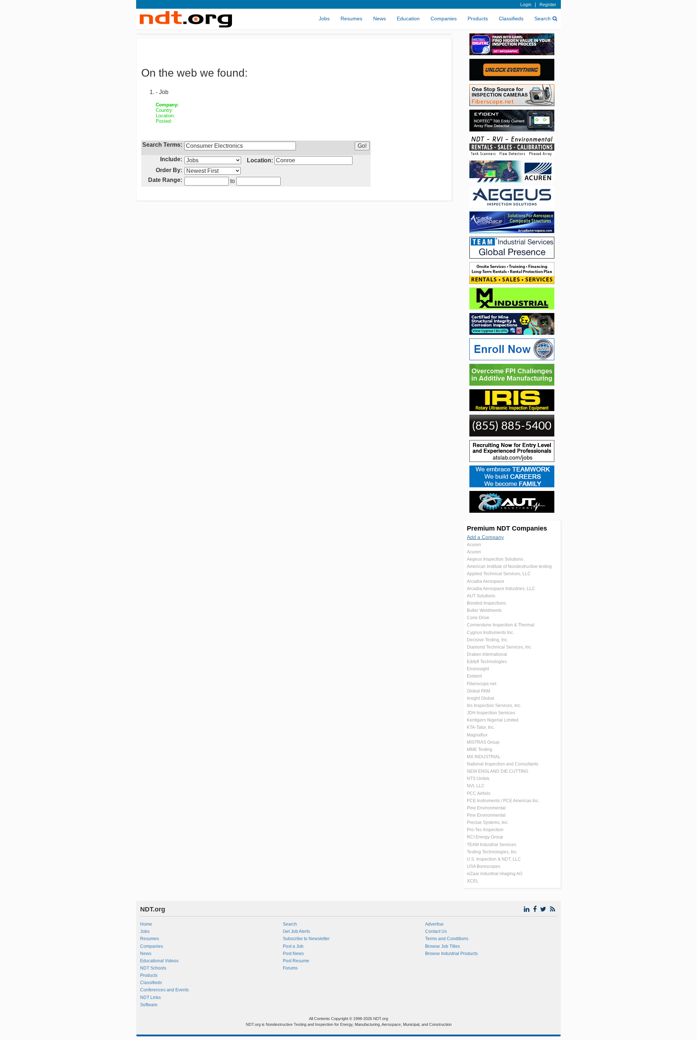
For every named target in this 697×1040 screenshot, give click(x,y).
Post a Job (293, 946)
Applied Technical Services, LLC (499, 573)
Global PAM (478, 691)
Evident (474, 676)
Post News (293, 953)
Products (478, 18)
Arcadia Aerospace (485, 581)
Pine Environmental (486, 808)
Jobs (324, 18)
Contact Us (436, 931)
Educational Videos (159, 960)
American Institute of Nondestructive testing (509, 566)
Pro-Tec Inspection (485, 829)
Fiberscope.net (481, 683)
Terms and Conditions (446, 938)
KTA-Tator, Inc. (481, 727)
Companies (444, 18)
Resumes (351, 18)
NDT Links (150, 997)
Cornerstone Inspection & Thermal (500, 624)
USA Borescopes (483, 866)
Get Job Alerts (296, 931)
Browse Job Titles (442, 946)
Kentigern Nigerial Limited (492, 720)
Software (149, 1004)
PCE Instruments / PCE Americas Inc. (503, 800)
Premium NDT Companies (507, 528)
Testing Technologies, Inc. (492, 851)
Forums (290, 968)
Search (542, 18)
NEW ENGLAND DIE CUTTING (497, 771)
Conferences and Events (164, 989)
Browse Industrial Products (451, 953)
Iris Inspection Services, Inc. (494, 705)
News (379, 18)
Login (525, 4)
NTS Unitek (478, 778)
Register (547, 4)
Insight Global (480, 698)
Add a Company (485, 537)
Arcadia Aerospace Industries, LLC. (501, 588)
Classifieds (511, 18)
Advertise (434, 924)
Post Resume (296, 960)
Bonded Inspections (486, 603)
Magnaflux (477, 735)
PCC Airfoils (478, 793)
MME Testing (479, 749)
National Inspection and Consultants (502, 764)
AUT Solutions (481, 595)
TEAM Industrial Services (491, 844)
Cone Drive (478, 617)
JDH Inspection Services (491, 712)
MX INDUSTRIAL (484, 756)
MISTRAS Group (483, 742)
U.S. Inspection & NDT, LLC (494, 859)
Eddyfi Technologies (487, 661)
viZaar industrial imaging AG (494, 873)
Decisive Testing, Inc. (487, 639)
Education (408, 18)
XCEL (472, 880)
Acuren (474, 544)
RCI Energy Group (485, 837)
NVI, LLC (476, 785)
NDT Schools (153, 968)
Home (146, 924)
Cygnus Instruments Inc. (490, 632)
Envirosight (478, 668)
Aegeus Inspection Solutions (495, 559)
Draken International (487, 654)
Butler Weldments (484, 610)
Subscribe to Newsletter (306, 938)
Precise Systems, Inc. (488, 822)
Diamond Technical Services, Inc (499, 647)
